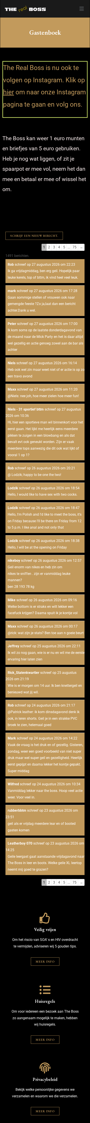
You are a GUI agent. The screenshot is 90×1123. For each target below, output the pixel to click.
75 (74, 247)
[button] (81, 9)
